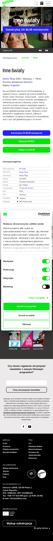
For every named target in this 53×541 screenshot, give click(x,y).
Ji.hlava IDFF (25, 349)
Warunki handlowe (10, 452)
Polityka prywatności (11, 449)
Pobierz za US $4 (26, 150)
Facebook (25, 58)
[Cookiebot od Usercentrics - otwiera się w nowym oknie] (38, 214)
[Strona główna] (8, 3)
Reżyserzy (33, 458)
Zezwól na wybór (26, 315)
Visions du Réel (38, 349)
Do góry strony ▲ (42, 528)
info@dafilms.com (18, 498)
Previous (40, 50)
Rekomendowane (35, 449)
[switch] (46, 270)
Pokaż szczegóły (37, 298)
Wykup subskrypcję (19, 523)
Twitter (35, 58)
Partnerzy (6, 446)
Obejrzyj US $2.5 (26, 141)
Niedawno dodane (35, 446)
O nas (5, 443)
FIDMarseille (13, 349)
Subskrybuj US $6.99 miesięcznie (27, 29)
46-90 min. (29, 188)
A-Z (30, 443)
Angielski (15, 85)
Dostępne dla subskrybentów (34, 453)
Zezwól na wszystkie (26, 306)
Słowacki (27, 82)
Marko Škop (9, 79)
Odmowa (26, 324)
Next (47, 50)
